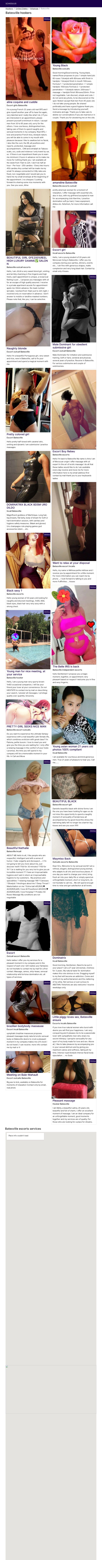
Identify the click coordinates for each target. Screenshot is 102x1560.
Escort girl (59, 249)
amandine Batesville (65, 182)
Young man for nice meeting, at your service (26, 673)
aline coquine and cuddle (22, 102)
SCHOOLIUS (11, 3)
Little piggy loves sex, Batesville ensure (72, 1018)
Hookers (9, 8)
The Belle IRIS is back (66, 666)
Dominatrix (59, 957)
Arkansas (34, 8)
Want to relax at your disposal (71, 562)
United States (22, 8)
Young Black (60, 65)
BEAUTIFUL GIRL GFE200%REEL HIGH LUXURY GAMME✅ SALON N (27, 260)
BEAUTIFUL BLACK (64, 801)
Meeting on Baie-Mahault (22, 1074)
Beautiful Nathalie (18, 848)
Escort (11, 952)
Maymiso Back (62, 858)
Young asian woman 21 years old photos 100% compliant (73, 748)
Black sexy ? (14, 590)
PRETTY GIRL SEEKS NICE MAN (26, 726)
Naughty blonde (17, 348)
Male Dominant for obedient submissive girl (70, 346)
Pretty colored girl (18, 434)
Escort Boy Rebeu (64, 451)
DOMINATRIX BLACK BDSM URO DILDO (27, 506)
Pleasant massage (64, 1100)
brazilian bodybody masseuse (25, 1026)
